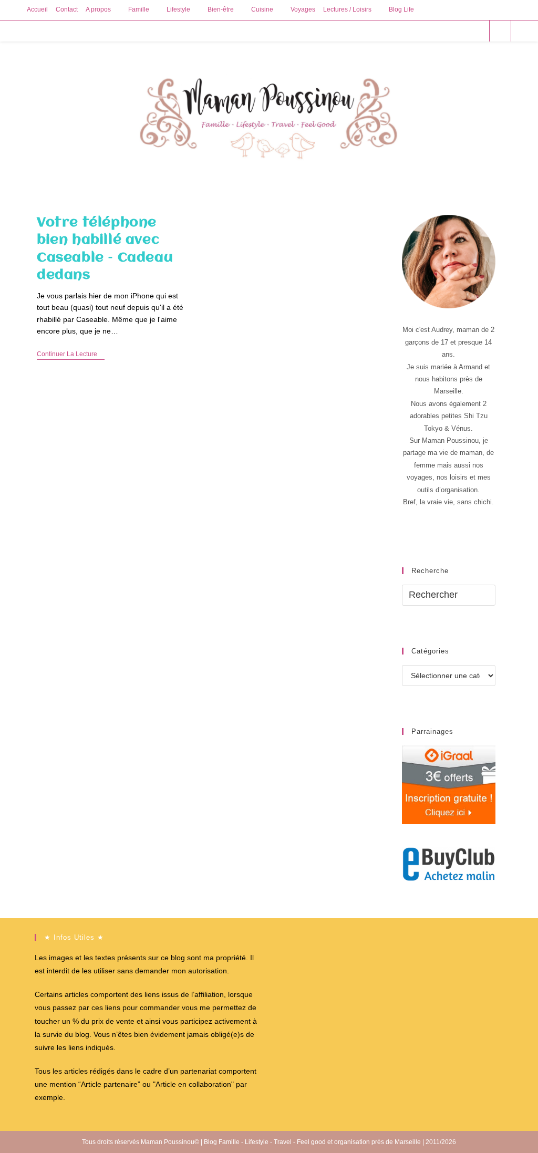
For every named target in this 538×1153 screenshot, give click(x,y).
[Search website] (500, 31)
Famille (138, 9)
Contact (67, 9)
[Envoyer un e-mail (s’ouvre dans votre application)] (477, 31)
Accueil (37, 9)
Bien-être (221, 9)
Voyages (303, 9)
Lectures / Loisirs (347, 9)
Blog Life (401, 9)
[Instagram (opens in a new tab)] (463, 31)
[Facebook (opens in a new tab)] (434, 31)
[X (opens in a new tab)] (420, 31)
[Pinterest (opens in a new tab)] (448, 31)
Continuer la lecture (71, 354)
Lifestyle (178, 9)
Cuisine (262, 9)
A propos (98, 9)
